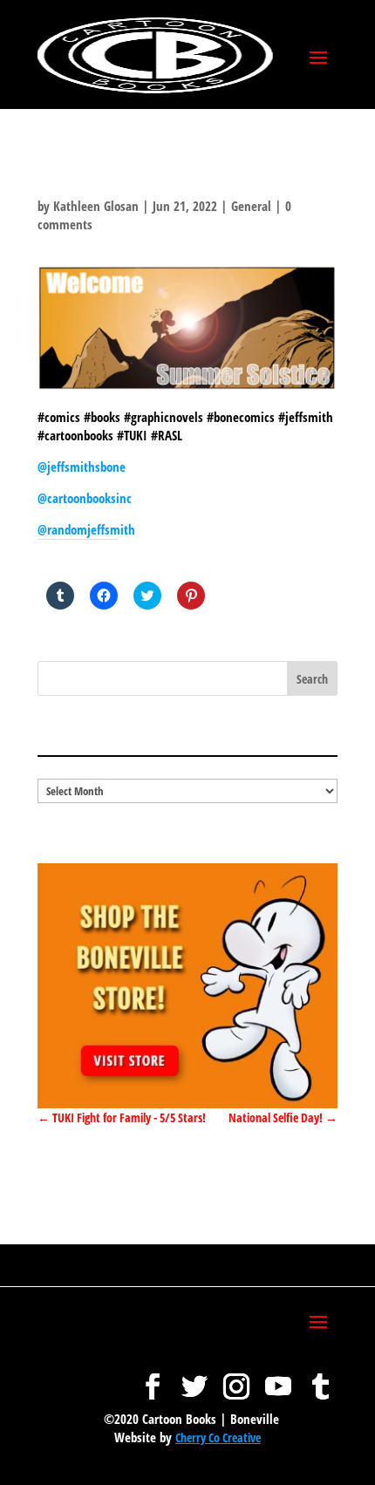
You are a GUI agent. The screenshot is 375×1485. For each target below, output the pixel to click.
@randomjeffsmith (86, 529)
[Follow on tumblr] (320, 1377)
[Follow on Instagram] (236, 1377)
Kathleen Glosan (96, 206)
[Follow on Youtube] (278, 1377)
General (251, 206)
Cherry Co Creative (218, 1437)
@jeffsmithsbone (82, 466)
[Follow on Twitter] (194, 1377)
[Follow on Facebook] (152, 1377)
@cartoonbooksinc (86, 498)
